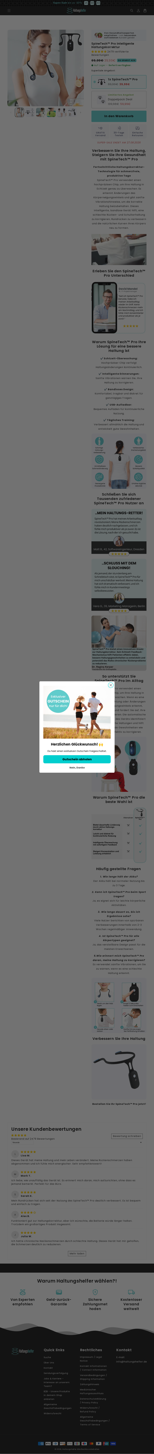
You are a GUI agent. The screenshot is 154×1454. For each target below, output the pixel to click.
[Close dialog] (110, 685)
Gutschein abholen (77, 759)
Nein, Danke (77, 767)
